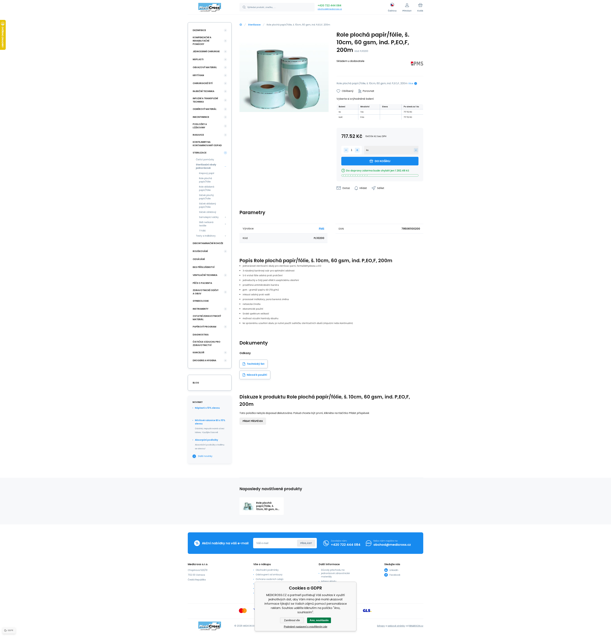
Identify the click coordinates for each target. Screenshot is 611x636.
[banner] (210, 7)
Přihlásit (306, 543)
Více (410, 83)
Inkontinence (201, 117)
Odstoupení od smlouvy (269, 574)
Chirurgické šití (203, 83)
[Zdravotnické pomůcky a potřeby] (240, 24)
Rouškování (200, 251)
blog (196, 382)
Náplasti (198, 59)
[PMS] (417, 64)
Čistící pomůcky (205, 159)
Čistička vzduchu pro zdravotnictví (206, 343)
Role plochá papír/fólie (205, 180)
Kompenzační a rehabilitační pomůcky (202, 41)
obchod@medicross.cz (330, 9)
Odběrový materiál (205, 109)
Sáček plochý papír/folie (206, 197)
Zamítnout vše (292, 620)
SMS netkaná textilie (206, 224)
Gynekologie (201, 300)
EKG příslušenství (203, 267)
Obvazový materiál (205, 67)
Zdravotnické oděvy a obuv (205, 292)
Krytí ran (198, 75)
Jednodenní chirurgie (206, 51)
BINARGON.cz (416, 625)
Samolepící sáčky (209, 217)
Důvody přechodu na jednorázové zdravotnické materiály (335, 573)
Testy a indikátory (206, 235)
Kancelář (198, 352)
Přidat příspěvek (253, 421)
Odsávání (199, 259)
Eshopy (381, 625)
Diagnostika (201, 334)
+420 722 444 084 (329, 5)
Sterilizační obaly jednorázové (206, 166)
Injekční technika (203, 91)
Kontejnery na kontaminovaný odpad (207, 143)
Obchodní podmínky (267, 570)
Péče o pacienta (202, 283)
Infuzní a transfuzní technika (205, 100)
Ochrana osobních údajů (269, 579)
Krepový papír (206, 173)
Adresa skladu (328, 581)
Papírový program (204, 326)
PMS (321, 228)
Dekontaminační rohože (208, 243)
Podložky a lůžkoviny (200, 126)
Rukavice (198, 134)
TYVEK (202, 230)
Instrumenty (200, 308)
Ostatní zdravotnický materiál (207, 317)
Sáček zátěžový (207, 212)
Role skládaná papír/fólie (206, 188)
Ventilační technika (205, 275)
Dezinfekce (199, 30)
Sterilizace (254, 24)
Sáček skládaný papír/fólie (207, 205)
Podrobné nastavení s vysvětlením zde (305, 626)
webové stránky (396, 625)
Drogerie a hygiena (204, 360)
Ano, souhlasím (319, 620)
